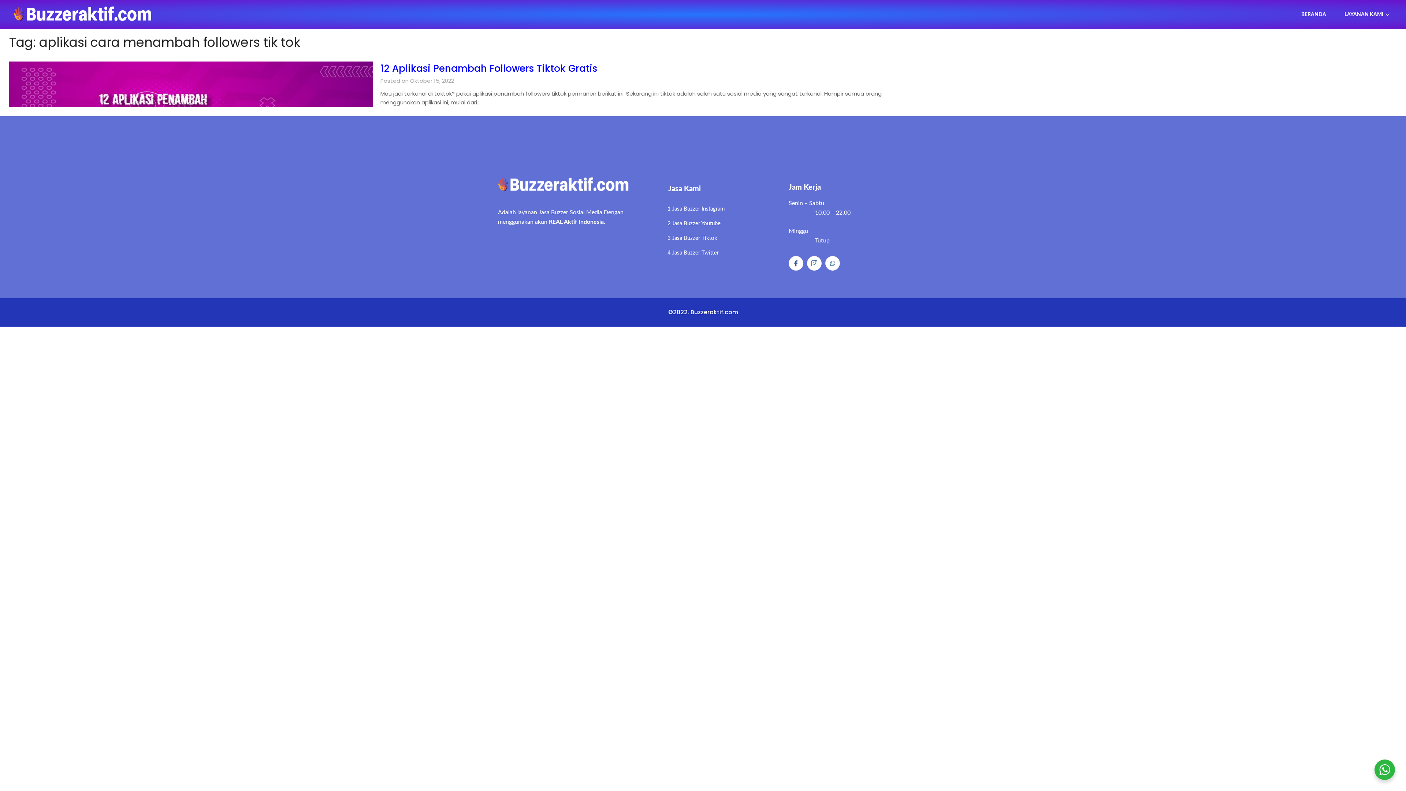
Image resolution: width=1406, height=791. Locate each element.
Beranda (1313, 14)
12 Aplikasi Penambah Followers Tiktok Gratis (488, 68)
